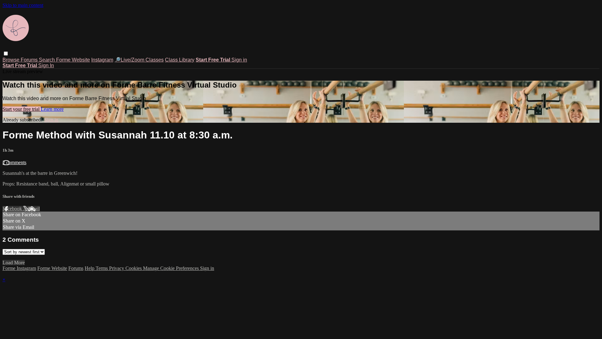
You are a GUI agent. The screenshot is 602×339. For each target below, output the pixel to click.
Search (47, 59)
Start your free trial (22, 109)
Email (34, 208)
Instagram (102, 59)
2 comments (14, 162)
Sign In (46, 65)
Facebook (13, 208)
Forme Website (73, 59)
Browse (12, 59)
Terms (102, 268)
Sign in (239, 59)
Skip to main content (23, 5)
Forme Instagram (19, 268)
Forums (30, 59)
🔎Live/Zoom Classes (139, 59)
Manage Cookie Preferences (171, 268)
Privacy (117, 268)
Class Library (179, 59)
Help (90, 268)
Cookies (134, 268)
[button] (6, 53)
